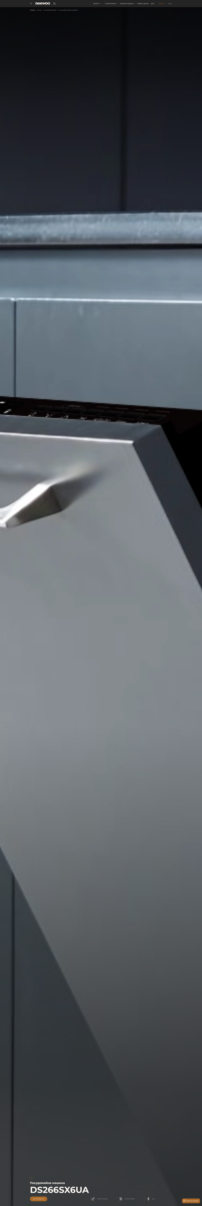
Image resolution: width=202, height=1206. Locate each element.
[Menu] (31, 3)
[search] (54, 3)
